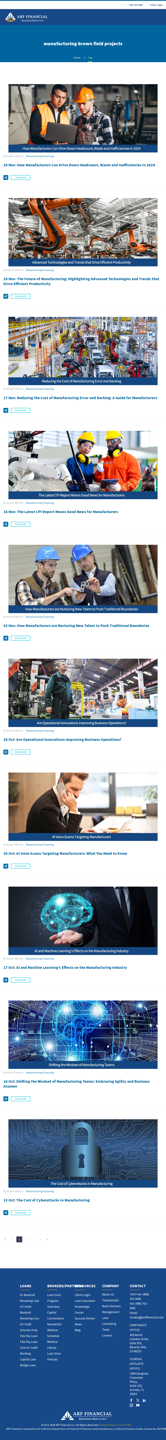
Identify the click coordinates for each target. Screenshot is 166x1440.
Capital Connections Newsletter (55, 1318)
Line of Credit (29, 1348)
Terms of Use (124, 1424)
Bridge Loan (28, 1365)
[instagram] (131, 1405)
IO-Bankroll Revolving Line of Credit (29, 1301)
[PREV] (5, 1239)
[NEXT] (47, 1239)
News (78, 1324)
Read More (20, 177)
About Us (108, 1294)
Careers (107, 1335)
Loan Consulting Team (109, 1323)
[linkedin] (144, 1400)
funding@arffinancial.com (147, 1317)
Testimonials (110, 1300)
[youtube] (137, 1405)
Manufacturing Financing (40, 156)
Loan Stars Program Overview (54, 1301)
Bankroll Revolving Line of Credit (29, 1318)
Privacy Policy (107, 1424)
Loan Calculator (85, 1301)
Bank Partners (111, 1306)
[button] (5, 177)
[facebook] (131, 1400)
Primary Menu (160, 17)
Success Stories (85, 1318)
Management (110, 1312)
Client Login (156, 4)
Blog (78, 1330)
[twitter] (137, 1400)
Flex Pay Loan (29, 1342)
